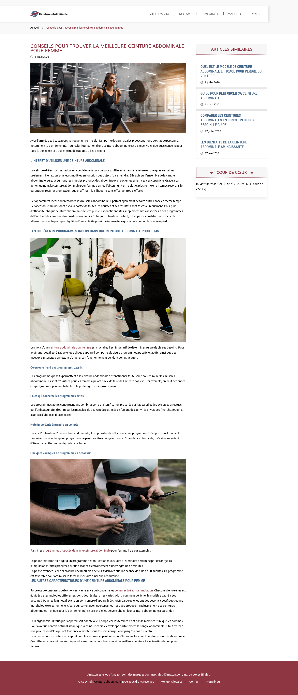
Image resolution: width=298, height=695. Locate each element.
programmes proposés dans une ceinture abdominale (76, 550)
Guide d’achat (160, 14)
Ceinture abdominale (107, 681)
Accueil (34, 27)
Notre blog (213, 681)
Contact (194, 681)
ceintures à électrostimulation (134, 590)
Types (254, 14)
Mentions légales (171, 681)
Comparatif (210, 14)
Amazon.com (173, 674)
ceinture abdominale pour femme (70, 347)
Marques (235, 14)
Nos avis (185, 14)
